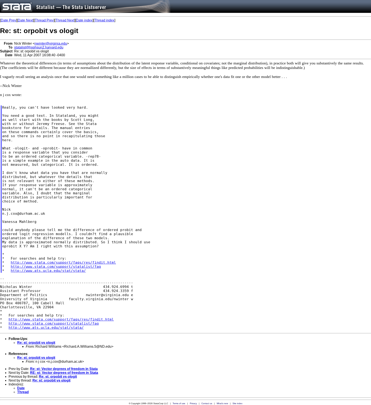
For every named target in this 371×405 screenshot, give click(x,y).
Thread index (104, 20)
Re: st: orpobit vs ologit (36, 342)
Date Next (25, 20)
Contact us (206, 403)
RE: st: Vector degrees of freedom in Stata (64, 373)
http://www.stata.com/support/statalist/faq (56, 267)
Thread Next (64, 20)
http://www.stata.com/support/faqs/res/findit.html (63, 262)
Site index (237, 403)
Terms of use (179, 403)
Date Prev (8, 20)
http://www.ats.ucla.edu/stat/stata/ (48, 271)
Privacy (193, 403)
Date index (84, 20)
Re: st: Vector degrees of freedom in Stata (64, 369)
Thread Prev (44, 20)
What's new (222, 403)
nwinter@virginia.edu (51, 43)
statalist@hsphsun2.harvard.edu (38, 47)
